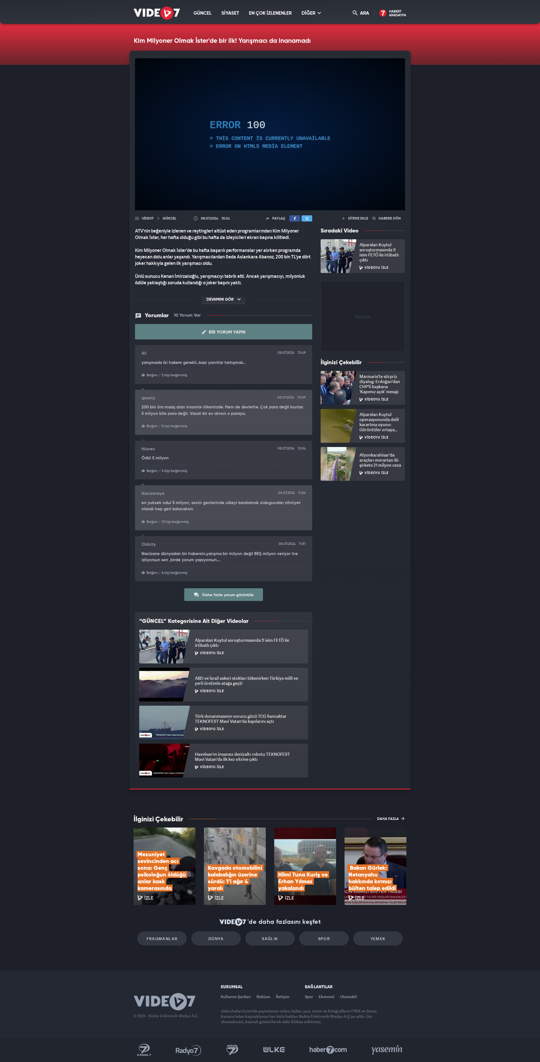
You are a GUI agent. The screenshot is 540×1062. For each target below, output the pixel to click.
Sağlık (270, 938)
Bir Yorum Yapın (227, 332)
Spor (324, 938)
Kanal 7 (144, 1050)
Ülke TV (274, 1050)
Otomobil (348, 996)
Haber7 (328, 1050)
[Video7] (157, 13)
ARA (364, 13)
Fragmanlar (162, 938)
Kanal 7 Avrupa (232, 1050)
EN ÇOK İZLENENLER (270, 13)
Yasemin (387, 1050)
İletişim (282, 996)
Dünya (216, 938)
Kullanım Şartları (236, 996)
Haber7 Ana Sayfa (392, 13)
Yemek (378, 938)
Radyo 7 (188, 1050)
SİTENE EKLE (357, 218)
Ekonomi (326, 996)
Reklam (263, 996)
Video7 (148, 218)
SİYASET (230, 13)
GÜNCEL (203, 13)
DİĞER (309, 13)
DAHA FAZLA (388, 819)
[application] (270, 134)
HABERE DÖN (389, 218)
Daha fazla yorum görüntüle (227, 595)
